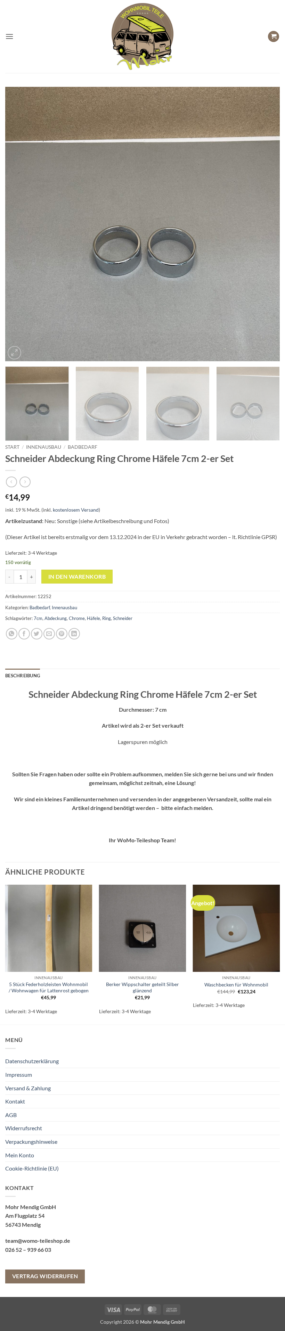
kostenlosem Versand (76, 510)
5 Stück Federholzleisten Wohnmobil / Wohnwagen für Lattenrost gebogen (49, 987)
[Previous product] (24, 482)
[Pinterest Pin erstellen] (61, 633)
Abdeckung (55, 618)
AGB (11, 1114)
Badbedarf (82, 447)
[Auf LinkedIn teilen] (74, 633)
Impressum (18, 1074)
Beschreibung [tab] (22, 675)
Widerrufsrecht (23, 1128)
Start (12, 447)
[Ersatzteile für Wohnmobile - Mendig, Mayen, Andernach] (142, 36)
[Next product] (11, 482)
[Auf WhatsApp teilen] (11, 633)
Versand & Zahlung (28, 1088)
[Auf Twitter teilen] (36, 633)
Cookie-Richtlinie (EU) (32, 1168)
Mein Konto (19, 1155)
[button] (9, 36)
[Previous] (19, 224)
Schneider (122, 618)
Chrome (77, 618)
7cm (38, 618)
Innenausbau (43, 447)
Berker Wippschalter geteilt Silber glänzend (142, 987)
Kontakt (15, 1101)
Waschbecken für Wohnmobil (236, 984)
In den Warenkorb (77, 576)
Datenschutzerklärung (32, 1061)
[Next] (265, 224)
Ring (106, 618)
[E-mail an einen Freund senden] (49, 633)
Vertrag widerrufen (45, 1276)
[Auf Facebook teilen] (24, 633)
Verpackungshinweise (31, 1141)
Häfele (93, 618)
